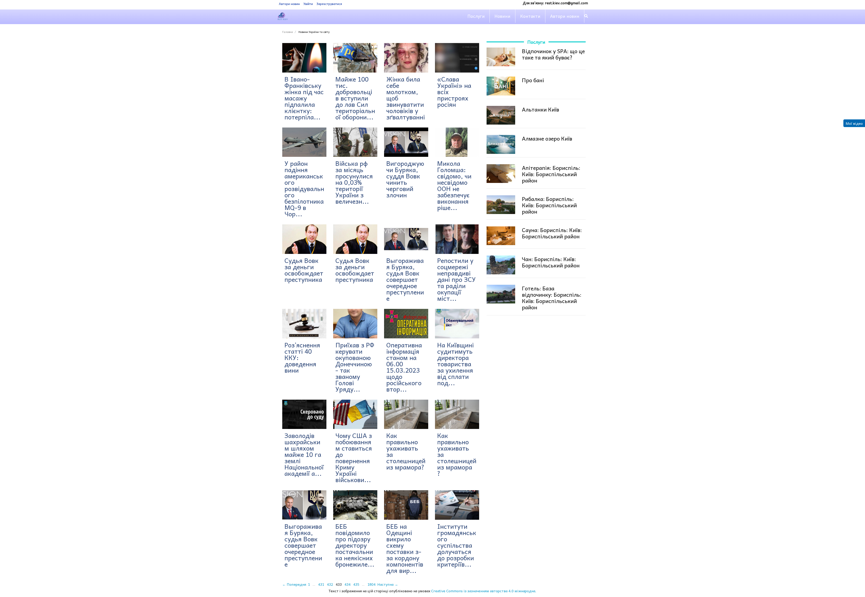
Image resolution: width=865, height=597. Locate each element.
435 (356, 584)
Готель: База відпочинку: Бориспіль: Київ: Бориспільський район (551, 297)
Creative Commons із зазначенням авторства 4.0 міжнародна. (483, 591)
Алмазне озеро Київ (547, 138)
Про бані (533, 80)
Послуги (476, 16)
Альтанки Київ (540, 109)
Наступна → (387, 584)
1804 (371, 584)
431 (321, 584)
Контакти (530, 16)
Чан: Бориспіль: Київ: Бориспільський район (551, 262)
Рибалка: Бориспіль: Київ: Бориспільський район (549, 205)
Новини (502, 16)
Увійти (308, 3)
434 (347, 584)
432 (330, 584)
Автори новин (289, 3)
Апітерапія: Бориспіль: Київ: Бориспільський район (551, 174)
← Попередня (294, 584)
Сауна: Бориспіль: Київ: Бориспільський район (552, 233)
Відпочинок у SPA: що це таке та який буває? (553, 54)
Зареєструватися (329, 3)
